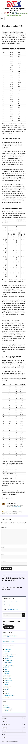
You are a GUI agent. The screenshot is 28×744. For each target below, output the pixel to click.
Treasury (7, 693)
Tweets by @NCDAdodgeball (10, 636)
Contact (4, 734)
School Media (8, 686)
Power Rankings (8, 680)
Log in (6, 705)
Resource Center (6, 724)
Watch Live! (7, 697)
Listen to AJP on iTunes (8, 641)
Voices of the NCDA (9, 695)
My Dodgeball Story (9, 666)
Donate (4, 737)
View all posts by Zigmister (16, 506)
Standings (4, 513)
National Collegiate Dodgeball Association (14, 10)
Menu (2, 18)
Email (3, 554)
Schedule (4, 721)
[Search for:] (12, 615)
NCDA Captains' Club (13, 609)
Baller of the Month (9, 656)
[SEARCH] (23, 615)
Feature (6, 664)
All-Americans (8, 649)
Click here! (9, 627)
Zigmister (5, 511)
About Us (4, 718)
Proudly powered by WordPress (12, 741)
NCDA (3, 741)
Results (20, 511)
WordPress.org (8, 711)
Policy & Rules (8, 678)
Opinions (7, 673)
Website (3, 561)
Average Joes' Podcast (10, 655)
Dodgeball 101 (8, 658)
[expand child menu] (24, 718)
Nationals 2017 (14, 513)
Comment (4, 527)
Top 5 (6, 691)
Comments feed (8, 709)
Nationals (17, 511)
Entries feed (7, 707)
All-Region (7, 651)
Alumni (6, 653)
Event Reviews (8, 662)
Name (3, 547)
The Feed (8, 513)
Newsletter (7, 671)
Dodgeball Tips (8, 660)
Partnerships (7, 677)
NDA (6, 669)
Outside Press (8, 675)
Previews (7, 682)
